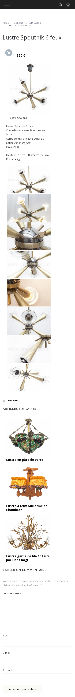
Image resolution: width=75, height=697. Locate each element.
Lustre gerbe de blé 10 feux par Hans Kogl (27, 558)
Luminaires (11, 400)
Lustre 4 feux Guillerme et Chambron (26, 508)
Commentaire (12, 593)
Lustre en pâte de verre (24, 460)
